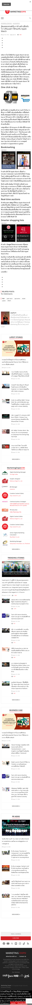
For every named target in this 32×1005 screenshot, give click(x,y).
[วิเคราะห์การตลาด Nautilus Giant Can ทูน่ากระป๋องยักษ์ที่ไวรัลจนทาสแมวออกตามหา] (6, 615)
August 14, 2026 (6, 595)
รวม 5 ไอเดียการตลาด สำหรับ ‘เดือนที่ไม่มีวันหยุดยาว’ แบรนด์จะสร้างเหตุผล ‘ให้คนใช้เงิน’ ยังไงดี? (20, 374)
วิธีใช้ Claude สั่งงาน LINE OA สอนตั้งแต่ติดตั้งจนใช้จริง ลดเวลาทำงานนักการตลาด (20, 650)
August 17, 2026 (16, 799)
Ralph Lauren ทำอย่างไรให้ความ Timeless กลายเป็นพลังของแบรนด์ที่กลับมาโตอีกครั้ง (20, 764)
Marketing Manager (16, 541)
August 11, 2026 (16, 655)
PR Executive (13, 510)
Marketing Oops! (6, 985)
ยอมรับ (13, 1003)
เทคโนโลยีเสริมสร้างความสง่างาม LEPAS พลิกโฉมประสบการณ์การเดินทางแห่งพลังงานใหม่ (20, 883)
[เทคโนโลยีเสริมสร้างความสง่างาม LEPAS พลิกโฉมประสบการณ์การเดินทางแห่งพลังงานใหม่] (6, 882)
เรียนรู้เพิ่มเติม (21, 1003)
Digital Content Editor (16, 516)
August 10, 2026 (16, 606)
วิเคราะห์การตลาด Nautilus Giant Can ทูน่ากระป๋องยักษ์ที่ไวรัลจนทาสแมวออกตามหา (20, 616)
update (4, 300)
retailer (23, 298)
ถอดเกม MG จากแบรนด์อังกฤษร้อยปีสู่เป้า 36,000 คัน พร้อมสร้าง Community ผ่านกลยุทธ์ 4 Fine (20, 602)
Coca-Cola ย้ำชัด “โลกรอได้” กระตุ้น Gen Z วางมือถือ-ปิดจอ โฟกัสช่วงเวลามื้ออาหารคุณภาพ (20, 447)
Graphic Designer (15, 479)
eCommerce (16, 23)
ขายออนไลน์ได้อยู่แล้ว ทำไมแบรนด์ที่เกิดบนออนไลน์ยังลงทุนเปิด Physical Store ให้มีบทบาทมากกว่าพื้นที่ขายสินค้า (15, 362)
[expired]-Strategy (6, 23)
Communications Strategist (18, 501)
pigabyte (13, 34)
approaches (17, 298)
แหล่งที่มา (4, 272)
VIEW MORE (15, 459)
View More (15, 549)
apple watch (10, 298)
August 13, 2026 (16, 640)
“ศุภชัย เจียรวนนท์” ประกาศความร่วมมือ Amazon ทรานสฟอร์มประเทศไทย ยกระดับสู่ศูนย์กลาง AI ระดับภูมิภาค (15, 841)
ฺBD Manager (13, 487)
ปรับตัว (9, 300)
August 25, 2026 (16, 452)
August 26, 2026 (6, 367)
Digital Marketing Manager (18, 472)
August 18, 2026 (16, 621)
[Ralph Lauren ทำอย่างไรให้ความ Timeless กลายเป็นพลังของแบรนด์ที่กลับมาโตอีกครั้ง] (6, 763)
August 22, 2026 (16, 755)
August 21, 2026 (16, 674)
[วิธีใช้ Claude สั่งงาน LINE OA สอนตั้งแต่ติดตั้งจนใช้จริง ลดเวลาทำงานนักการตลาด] (6, 649)
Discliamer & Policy (5, 987)
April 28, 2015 (5, 34)
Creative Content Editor (17, 493)
